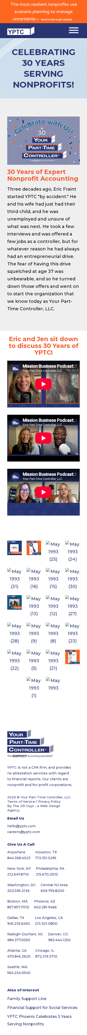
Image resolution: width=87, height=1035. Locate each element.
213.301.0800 (46, 923)
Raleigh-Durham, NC (25, 934)
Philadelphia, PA (50, 868)
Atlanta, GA (17, 950)
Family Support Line (26, 998)
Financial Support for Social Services (42, 1007)
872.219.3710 (46, 956)
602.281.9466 (45, 907)
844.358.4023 (18, 858)
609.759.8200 (52, 891)
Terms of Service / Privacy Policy (33, 801)
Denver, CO (58, 934)
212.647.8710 (18, 874)
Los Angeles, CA (49, 918)
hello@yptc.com (21, 826)
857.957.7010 (18, 907)
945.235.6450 (18, 923)
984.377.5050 (18, 940)
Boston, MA (17, 901)
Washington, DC (21, 885)
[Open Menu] (73, 31)
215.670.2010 (47, 874)
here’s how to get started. (56, 19)
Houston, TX (46, 852)
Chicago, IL (44, 950)
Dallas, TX (15, 918)
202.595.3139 (18, 891)
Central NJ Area (54, 885)
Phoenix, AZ (44, 901)
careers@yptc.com (23, 832)
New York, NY (19, 868)
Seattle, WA (17, 967)
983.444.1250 (59, 940)
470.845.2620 (18, 956)
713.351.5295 (45, 858)
